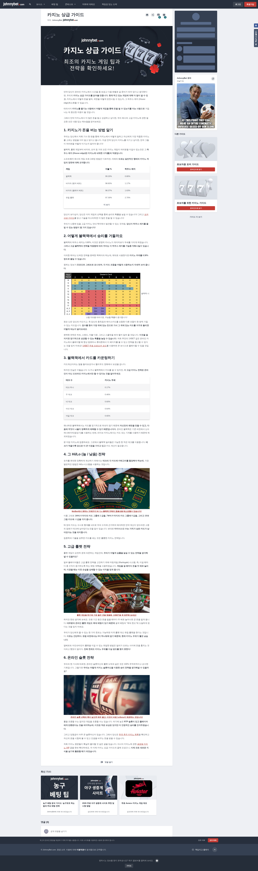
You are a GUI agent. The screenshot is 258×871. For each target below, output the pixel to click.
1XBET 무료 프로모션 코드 (95, 346)
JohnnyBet (57, 20)
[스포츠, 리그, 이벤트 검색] (30, 4)
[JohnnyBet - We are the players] (13, 4)
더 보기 (107, 205)
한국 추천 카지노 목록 (129, 734)
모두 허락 (213, 840)
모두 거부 (201, 840)
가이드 (129, 866)
